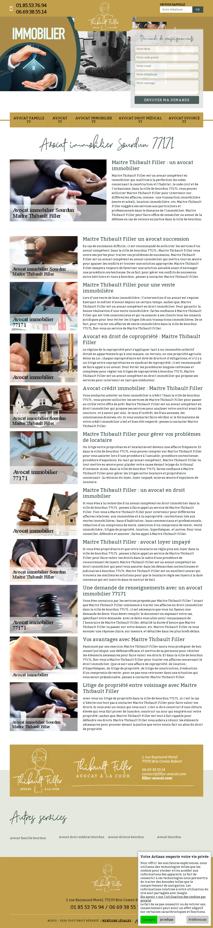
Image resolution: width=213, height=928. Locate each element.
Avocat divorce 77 (184, 120)
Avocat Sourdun (169, 837)
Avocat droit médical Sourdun (81, 837)
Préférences (197, 919)
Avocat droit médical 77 (140, 120)
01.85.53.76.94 (31, 5)
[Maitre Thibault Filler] (103, 16)
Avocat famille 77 (28, 120)
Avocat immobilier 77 (93, 120)
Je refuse (166, 919)
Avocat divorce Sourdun (126, 837)
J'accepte (148, 919)
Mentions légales (116, 920)
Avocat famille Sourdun (28, 838)
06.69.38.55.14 (31, 12)
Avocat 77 (59, 120)
